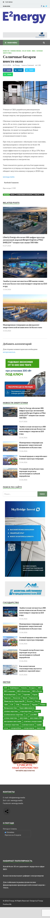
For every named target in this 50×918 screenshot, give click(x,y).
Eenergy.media (16, 51)
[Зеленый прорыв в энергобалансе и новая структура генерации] (10, 456)
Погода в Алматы (10, 829)
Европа (35, 694)
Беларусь (32, 688)
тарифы (39, 725)
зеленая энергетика (10, 718)
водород (37, 711)
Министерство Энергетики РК (14, 701)
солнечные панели (28, 725)
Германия (26, 694)
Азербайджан (14, 688)
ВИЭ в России (37, 691)
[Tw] (46, 6)
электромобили (15, 728)
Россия (37, 701)
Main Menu (12, 43)
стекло (36, 194)
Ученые (42, 704)
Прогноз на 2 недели (13, 835)
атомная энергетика (11, 711)
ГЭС (19, 694)
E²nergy (17, 65)
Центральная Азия (10, 708)
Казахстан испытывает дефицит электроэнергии (23, 876)
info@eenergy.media (17, 797)
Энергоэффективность (27, 708)
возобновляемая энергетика (13, 715)
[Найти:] (25, 494)
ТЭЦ (17, 704)
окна (12, 194)
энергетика (40, 728)
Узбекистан (25, 704)
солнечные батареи (24, 194)
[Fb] (41, 6)
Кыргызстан (33, 698)
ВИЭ (39, 688)
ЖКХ (33, 51)
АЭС (5, 688)
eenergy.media (8, 177)
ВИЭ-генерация (9, 691)
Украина (35, 704)
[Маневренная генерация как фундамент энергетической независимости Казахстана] (25, 322)
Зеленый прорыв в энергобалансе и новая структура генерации (33, 457)
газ (27, 715)
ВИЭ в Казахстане (23, 691)
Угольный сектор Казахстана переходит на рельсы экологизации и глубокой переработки (31, 472)
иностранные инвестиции (12, 721)
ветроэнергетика (26, 711)
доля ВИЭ (33, 715)
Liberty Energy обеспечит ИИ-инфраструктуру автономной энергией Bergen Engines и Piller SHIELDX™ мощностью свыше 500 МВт (24, 240)
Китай (25, 698)
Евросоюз (7, 698)
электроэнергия (28, 728)
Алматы (24, 688)
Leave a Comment (28, 65)
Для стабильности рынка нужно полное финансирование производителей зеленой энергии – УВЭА (24, 885)
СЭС (42, 194)
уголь (6, 728)
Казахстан (16, 698)
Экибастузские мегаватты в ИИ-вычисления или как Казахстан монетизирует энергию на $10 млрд (25, 283)
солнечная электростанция (33, 721)
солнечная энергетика (11, 725)
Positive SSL (7, 904)
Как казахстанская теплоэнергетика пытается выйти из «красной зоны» (30, 668)
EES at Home (26, 51)
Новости (6, 51)
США (6, 704)
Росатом (30, 701)
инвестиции (23, 718)
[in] (43, 6)
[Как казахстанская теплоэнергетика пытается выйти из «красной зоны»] (10, 666)
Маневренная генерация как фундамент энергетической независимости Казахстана (22, 326)
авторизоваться (9, 352)
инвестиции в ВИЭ (36, 718)
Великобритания (9, 694)
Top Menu (9, 2)
